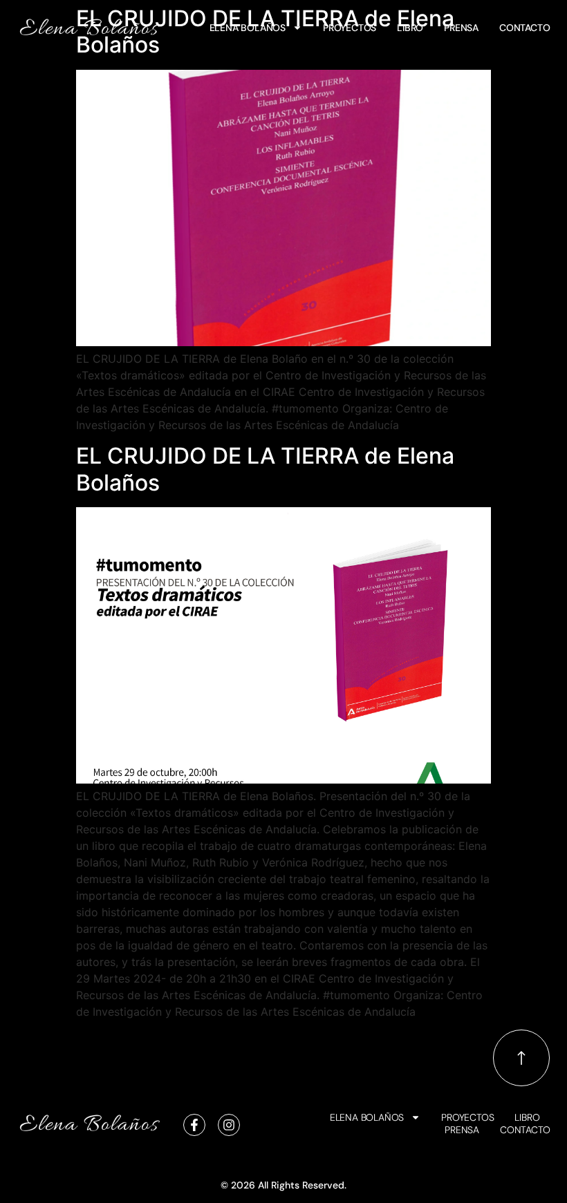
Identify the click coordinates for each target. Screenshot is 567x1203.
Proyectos (349, 27)
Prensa (461, 27)
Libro (410, 27)
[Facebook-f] (194, 1125)
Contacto (524, 27)
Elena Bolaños (248, 27)
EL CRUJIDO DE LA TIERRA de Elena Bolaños (265, 468)
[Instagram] (229, 1125)
